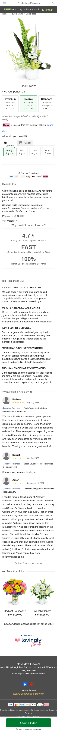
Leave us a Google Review (28, 693)
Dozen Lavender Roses (34, 463)
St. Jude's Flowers (29, 3)
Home (4, 13)
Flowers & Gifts (17, 13)
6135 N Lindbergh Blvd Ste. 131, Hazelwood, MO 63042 (28, 667)
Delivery (10, 145)
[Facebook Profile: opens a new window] (25, 684)
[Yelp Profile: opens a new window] (32, 684)
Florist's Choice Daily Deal (35, 408)
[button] (50, 725)
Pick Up (27, 142)
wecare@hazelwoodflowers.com (28, 673)
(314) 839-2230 (28, 670)
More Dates (48, 152)
